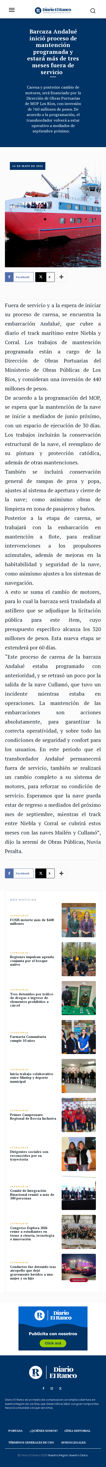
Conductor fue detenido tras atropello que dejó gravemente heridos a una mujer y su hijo (33, 1272)
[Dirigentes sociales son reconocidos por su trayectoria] (79, 1154)
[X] (60, 1389)
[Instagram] (52, 1389)
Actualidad (19, 916)
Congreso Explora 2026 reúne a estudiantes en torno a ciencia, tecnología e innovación (32, 1234)
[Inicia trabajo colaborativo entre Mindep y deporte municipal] (79, 1076)
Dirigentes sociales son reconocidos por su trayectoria (29, 1156)
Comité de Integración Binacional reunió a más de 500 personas (32, 1194)
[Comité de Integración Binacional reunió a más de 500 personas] (79, 1193)
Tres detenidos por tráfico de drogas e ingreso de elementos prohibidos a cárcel (31, 1000)
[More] (61, 277)
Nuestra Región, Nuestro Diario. (68, 1455)
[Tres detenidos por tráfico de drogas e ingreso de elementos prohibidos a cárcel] (79, 998)
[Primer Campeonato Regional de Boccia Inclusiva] (79, 1115)
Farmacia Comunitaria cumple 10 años (28, 1038)
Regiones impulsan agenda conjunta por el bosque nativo (32, 961)
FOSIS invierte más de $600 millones (32, 922)
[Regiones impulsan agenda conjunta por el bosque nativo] (79, 959)
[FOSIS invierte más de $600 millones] (79, 920)
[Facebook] (43, 1389)
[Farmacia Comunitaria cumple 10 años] (79, 1037)
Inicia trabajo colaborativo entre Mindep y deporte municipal (31, 1078)
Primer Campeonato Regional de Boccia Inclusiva (33, 1117)
